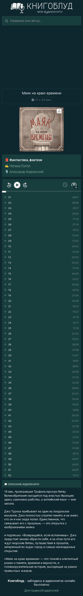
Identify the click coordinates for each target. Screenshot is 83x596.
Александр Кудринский (26, 171)
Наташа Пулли (19, 166)
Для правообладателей (41, 590)
